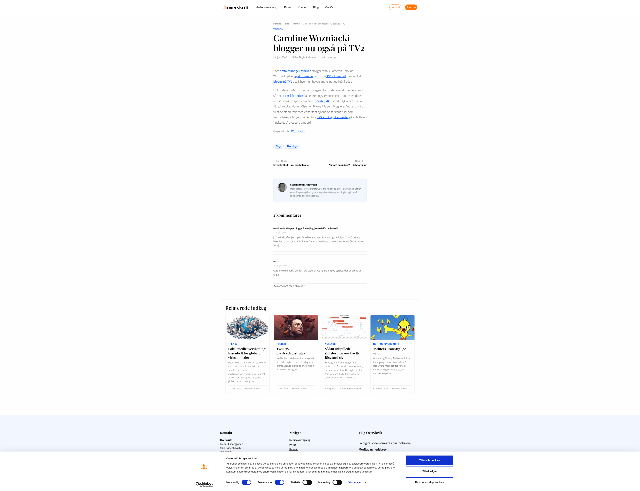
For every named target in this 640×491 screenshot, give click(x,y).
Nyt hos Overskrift (386, 343)
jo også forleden (292, 96)
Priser (287, 7)
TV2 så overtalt (336, 76)
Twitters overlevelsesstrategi (291, 350)
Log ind (395, 7)
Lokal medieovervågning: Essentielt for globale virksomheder (247, 353)
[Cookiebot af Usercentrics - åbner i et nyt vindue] (204, 484)
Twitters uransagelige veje (389, 350)
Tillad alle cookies (429, 460)
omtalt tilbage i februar (295, 71)
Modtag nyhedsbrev (373, 449)
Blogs (279, 146)
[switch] (279, 482)
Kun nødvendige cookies (429, 482)
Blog (316, 7)
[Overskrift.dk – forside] (236, 7)
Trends (296, 23)
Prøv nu (411, 7)
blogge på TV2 (282, 81)
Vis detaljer (355, 482)
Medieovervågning (267, 7)
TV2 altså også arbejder (332, 117)
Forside (277, 23)
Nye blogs (292, 146)
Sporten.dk (322, 101)
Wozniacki (298, 131)
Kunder (302, 7)
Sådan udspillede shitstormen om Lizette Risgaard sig (342, 353)
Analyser (331, 343)
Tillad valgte (429, 471)
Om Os (329, 7)
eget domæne (303, 76)
